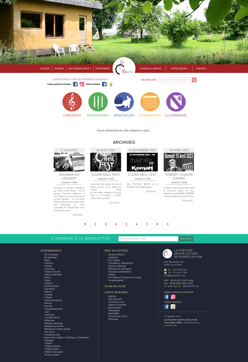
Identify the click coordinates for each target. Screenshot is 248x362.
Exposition (49, 289)
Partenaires (103, 68)
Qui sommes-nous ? (79, 68)
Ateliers (112, 274)
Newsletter (113, 313)
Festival (48, 294)
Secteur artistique (117, 266)
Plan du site (115, 286)
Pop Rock (49, 331)
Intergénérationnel (53, 309)
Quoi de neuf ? (115, 299)
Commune (49, 268)
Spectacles (124, 115)
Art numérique (51, 254)
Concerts (72, 115)
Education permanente (119, 271)
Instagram (82, 84)
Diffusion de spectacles (120, 268)
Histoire (48, 303)
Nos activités (116, 250)
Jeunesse (49, 314)
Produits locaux (52, 334)
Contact (201, 68)
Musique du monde (53, 326)
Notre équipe (179, 68)
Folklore (48, 297)
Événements (150, 115)
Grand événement (53, 300)
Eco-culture (114, 260)
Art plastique (50, 257)
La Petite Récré (52, 317)
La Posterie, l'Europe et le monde (124, 277)
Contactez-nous (116, 302)
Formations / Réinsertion (120, 263)
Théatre (48, 343)
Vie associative (52, 354)
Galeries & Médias (150, 68)
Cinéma (48, 266)
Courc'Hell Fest (105, 174)
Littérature (49, 320)
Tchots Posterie (107, 84)
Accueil (45, 68)
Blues (47, 260)
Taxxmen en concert (69, 176)
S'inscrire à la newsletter (81, 238)
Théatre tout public (53, 352)
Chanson (48, 263)
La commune (176, 115)
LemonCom (170, 325)
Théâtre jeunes (51, 349)
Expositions (98, 115)
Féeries (48, 291)
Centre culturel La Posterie (75, 84)
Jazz (46, 311)
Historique (113, 319)
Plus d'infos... (79, 215)
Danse (47, 277)
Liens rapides (116, 292)
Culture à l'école (52, 271)
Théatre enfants (52, 346)
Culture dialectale (53, 274)
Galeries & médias (117, 304)
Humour (48, 306)
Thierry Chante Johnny (179, 176)
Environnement (51, 286)
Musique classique (53, 323)
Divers (47, 280)
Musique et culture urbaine (57, 329)
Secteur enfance (116, 254)
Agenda (59, 68)
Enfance (48, 283)
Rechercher (149, 80)
